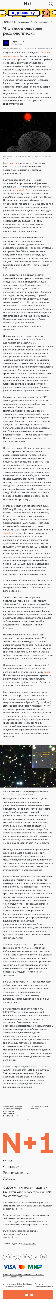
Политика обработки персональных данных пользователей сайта (23, 1275)
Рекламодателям (16, 1172)
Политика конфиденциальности (44, 1285)
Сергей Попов (18, 41)
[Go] (5, 4)
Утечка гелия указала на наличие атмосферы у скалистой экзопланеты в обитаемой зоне (13, 1111)
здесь (47, 671)
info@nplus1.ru (29, 1243)
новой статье (12, 163)
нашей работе (10, 533)
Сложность (11, 1166)
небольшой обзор (21, 190)
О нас (7, 1160)
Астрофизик (17, 44)
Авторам (10, 1178)
